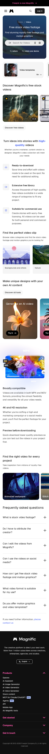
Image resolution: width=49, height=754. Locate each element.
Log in (39, 11)
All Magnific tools (10, 710)
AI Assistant (8, 681)
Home (20, 22)
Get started (9, 717)
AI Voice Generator (11, 691)
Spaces (6, 677)
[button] (24, 661)
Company (8, 725)
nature (15, 51)
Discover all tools (13, 292)
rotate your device (31, 51)
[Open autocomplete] (9, 43)
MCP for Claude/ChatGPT (16, 697)
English (24, 661)
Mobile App (8, 707)
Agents (8, 701)
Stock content (9, 694)
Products (7, 672)
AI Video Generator (11, 687)
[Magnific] (24, 640)
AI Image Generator (11, 684)
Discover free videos (14, 127)
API (4, 704)
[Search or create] (30, 11)
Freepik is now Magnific (23, 3)
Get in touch (9, 732)
